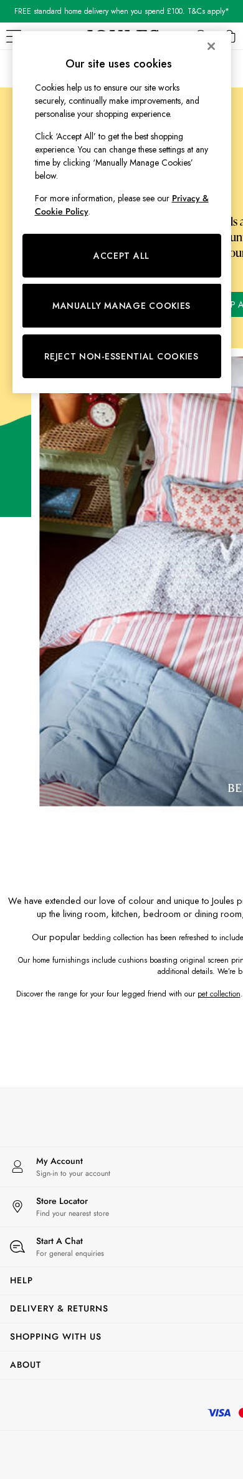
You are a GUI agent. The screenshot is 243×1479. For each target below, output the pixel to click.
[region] (121, 212)
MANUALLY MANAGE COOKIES (121, 305)
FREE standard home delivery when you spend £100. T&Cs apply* (121, 11)
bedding (97, 937)
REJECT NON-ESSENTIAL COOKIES (121, 356)
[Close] (211, 46)
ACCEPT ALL (121, 255)
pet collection (219, 994)
